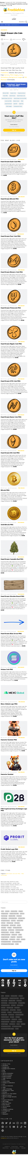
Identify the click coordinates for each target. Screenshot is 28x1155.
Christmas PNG (13, 918)
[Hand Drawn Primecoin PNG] (14, 296)
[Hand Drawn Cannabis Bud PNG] (14, 547)
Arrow (22, 913)
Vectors (6, 75)
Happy (9, 927)
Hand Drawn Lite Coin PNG (20, 98)
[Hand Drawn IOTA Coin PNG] (14, 369)
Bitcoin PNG (5, 93)
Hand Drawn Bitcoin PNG (10, 199)
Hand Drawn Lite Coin (7, 98)
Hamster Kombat (7, 774)
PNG (22, 101)
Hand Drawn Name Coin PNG (11, 417)
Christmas (4, 918)
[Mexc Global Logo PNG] (14, 692)
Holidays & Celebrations (8, 1082)
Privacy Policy (15, 1146)
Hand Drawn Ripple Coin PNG (11, 344)
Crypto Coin (13, 93)
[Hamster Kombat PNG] (14, 728)
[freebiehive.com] (14, 1152)
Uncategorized (6, 1110)
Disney (13, 920)
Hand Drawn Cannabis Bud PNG (12, 559)
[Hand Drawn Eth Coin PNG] (14, 441)
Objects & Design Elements (9, 1096)
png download (8, 103)
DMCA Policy (5, 1148)
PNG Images (14, 75)
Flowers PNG (5, 925)
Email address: (14, 124)
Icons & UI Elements (7, 1085)
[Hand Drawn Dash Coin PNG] (14, 150)
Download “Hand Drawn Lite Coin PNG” (16, 85)
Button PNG (12, 915)
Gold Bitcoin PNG (7, 525)
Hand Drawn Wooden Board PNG (12, 596)
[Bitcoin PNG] (14, 478)
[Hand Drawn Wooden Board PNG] (14, 585)
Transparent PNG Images (8, 944)
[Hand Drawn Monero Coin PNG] (14, 260)
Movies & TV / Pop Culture (9, 1093)
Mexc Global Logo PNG (9, 704)
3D (3, 911)
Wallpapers (5, 1114)
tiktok (23, 939)
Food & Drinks (6, 1081)
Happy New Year (18, 927)
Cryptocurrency (21, 93)
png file (15, 103)
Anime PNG (14, 911)
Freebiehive (4, 72)
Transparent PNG (17, 941)
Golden (4, 927)
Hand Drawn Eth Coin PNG (10, 453)
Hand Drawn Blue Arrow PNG (11, 633)
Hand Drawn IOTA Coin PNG (10, 381)
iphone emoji (5, 932)
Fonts (3, 1079)
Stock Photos (5, 1104)
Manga (18, 932)
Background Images (15, 77)
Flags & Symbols (6, 1078)
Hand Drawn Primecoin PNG (11, 308)
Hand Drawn (12, 95)
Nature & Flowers (7, 1095)
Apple (21, 911)
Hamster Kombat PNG (9, 740)
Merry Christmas (6, 934)
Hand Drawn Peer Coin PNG (10, 236)
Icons (21, 75)
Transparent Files (18, 106)
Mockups (4, 1092)
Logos (4, 1087)
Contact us (4, 1138)
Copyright (23, 1148)
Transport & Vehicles (7, 1109)
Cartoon (19, 915)
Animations (4, 77)
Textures (4, 1107)
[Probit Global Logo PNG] (14, 837)
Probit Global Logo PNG (9, 849)
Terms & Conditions (14, 1148)
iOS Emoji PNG (20, 930)
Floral (3, 923)
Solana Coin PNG (7, 669)
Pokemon (12, 939)
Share (3, 44)
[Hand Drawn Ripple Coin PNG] (14, 332)
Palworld (15, 934)
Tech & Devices (6, 1106)
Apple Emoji (5, 913)
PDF (3, 1098)
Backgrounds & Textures (8, 1068)
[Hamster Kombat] (14, 762)
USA (17, 944)
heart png (4, 930)
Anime (7, 911)
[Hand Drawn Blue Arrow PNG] (14, 622)
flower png (10, 923)
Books (4, 1071)
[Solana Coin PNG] (14, 658)
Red (18, 939)
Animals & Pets (6, 1064)
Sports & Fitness (6, 1103)
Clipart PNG (22, 918)
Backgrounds (5, 1067)
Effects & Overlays (7, 1074)
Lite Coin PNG (8, 101)
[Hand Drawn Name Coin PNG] (14, 405)
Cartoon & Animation (7, 1073)
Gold (19, 925)
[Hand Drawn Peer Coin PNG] (14, 224)
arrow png (4, 915)
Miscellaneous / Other (8, 1090)
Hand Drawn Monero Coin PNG (12, 272)
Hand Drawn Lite (21, 95)
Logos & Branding (7, 1089)
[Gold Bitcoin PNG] (14, 513)
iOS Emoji (11, 930)
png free (21, 103)
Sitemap (21, 1146)
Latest (14, 19)
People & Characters (7, 1099)
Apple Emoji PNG (14, 913)
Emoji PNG (20, 920)
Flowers (17, 923)
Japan (12, 932)
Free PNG (5, 95)
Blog (3, 1070)
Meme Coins (16, 101)
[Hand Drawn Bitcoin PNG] (14, 187)
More (5, 175)
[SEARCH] (26, 21)
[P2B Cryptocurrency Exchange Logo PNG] (14, 797)
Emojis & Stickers (6, 1076)
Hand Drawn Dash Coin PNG (11, 162)
